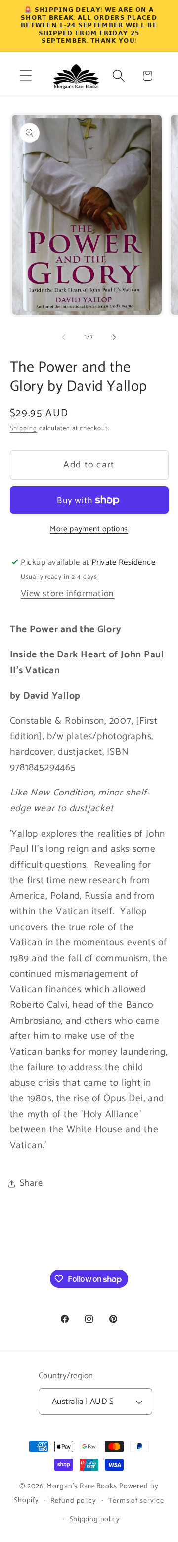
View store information (67, 593)
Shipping (23, 428)
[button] (25, 76)
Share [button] (31, 1183)
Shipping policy (95, 1519)
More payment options (89, 529)
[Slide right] (114, 337)
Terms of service (136, 1501)
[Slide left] (64, 337)
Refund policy (73, 1501)
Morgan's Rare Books (81, 1486)
